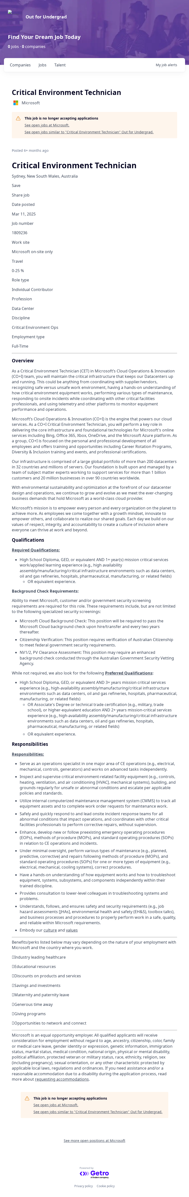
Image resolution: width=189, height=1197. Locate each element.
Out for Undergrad (46, 17)
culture (50, 930)
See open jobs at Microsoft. (47, 125)
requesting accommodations (62, 1079)
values (72, 930)
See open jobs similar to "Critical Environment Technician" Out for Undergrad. (89, 132)
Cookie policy (106, 1186)
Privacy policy (83, 1186)
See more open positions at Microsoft (94, 1140)
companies (20, 65)
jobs (43, 65)
